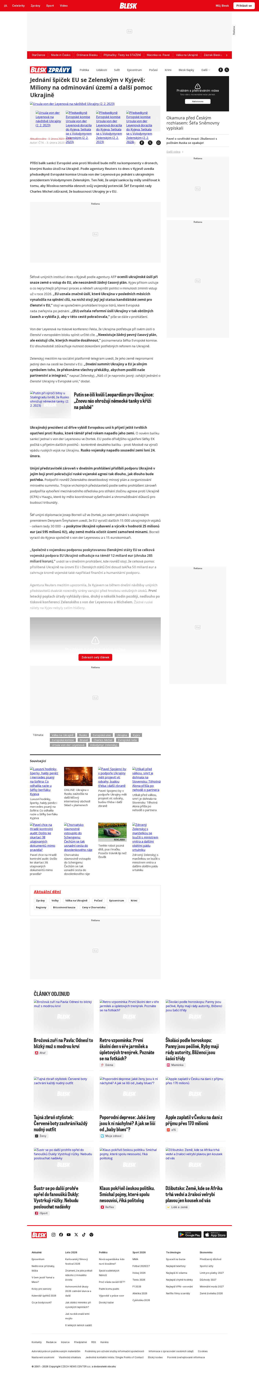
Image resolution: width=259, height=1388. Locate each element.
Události (101, 70)
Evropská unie (102, 735)
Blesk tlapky (186, 70)
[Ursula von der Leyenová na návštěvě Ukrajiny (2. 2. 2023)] (72, 104)
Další (204, 70)
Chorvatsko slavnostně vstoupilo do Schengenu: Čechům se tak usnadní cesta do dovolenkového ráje (77, 864)
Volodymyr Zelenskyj (103, 745)
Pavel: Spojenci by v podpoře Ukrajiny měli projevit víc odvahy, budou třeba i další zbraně (112, 798)
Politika (84, 70)
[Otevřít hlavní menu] (5, 5)
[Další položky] (227, 55)
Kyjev (136, 735)
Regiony (41, 907)
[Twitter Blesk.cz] (226, 70)
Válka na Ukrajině (62, 735)
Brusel (84, 740)
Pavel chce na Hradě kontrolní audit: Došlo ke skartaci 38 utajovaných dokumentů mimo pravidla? (43, 864)
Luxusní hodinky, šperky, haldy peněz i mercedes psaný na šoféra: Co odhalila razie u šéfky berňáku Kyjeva (44, 808)
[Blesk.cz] (128, 6)
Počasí (153, 70)
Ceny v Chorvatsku (93, 907)
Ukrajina (122, 735)
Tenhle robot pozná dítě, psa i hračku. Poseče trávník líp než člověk (112, 851)
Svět (117, 70)
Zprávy (40, 900)
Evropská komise (63, 740)
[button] (190, 1235)
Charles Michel (103, 740)
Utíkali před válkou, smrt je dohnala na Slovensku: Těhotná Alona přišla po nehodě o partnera (144, 802)
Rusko (83, 735)
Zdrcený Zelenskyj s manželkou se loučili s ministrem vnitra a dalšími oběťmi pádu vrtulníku (146, 862)
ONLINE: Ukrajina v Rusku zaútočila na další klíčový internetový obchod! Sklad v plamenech (77, 797)
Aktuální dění (47, 891)
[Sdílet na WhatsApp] (156, 142)
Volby (55, 900)
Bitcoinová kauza (64, 907)
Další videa (173, 152)
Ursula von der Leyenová (68, 745)
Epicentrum (134, 70)
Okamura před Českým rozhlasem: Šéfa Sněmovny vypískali (192, 123)
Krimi (168, 70)
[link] (53, 1235)
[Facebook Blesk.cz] (220, 70)
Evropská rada (127, 740)
